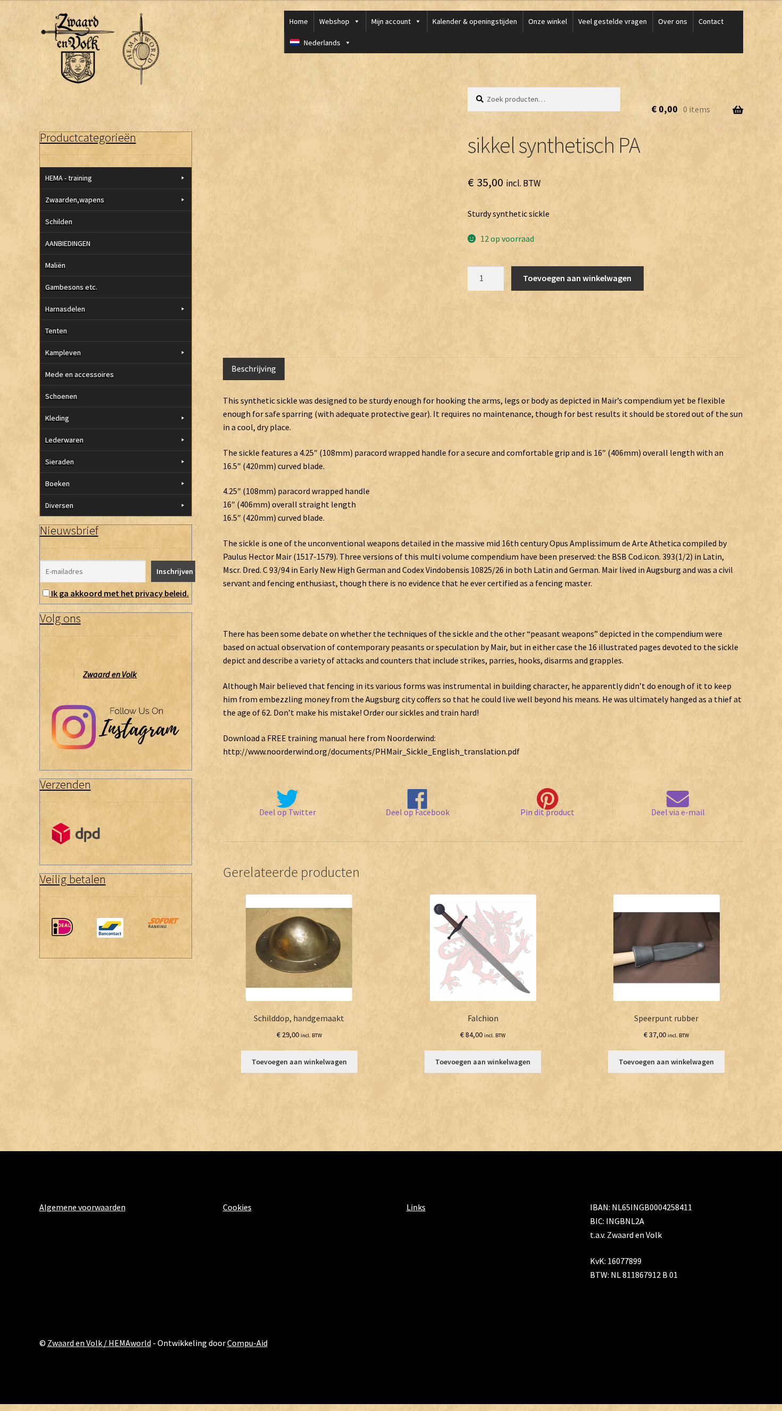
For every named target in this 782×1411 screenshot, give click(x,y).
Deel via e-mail (678, 812)
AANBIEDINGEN (67, 243)
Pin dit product (547, 812)
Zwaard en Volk (110, 674)
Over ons (672, 21)
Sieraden (59, 461)
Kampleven (63, 352)
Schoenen (61, 396)
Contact (710, 21)
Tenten (56, 330)
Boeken (57, 483)
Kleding (57, 418)
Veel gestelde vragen (612, 21)
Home (298, 21)
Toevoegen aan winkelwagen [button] (299, 1062)
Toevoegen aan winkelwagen (577, 278)
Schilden (58, 221)
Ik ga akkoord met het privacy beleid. (120, 593)
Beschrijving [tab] (253, 368)
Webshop (334, 21)
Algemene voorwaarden (82, 1207)
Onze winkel (547, 21)
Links (416, 1207)
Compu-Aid (247, 1343)
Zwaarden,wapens (74, 199)
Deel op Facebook (418, 812)
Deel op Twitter (287, 812)
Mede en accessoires (79, 374)
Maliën (55, 265)
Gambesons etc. (71, 287)
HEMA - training (68, 178)
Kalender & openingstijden (474, 21)
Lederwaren (64, 440)
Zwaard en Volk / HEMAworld (99, 1343)
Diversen (59, 505)
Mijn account (391, 21)
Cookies (237, 1207)
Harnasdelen (65, 309)
